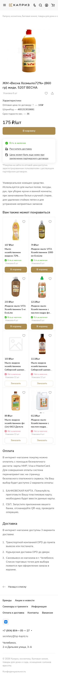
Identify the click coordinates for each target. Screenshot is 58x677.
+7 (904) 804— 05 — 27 (16, 630)
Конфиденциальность (14, 671)
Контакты (33, 612)
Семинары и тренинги (15, 606)
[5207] (29, 50)
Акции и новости (24, 600)
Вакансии (47, 612)
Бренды (7, 600)
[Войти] (46, 5)
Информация (39, 606)
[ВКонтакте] (6, 622)
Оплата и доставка (13, 612)
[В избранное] (46, 93)
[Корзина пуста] (53, 5)
